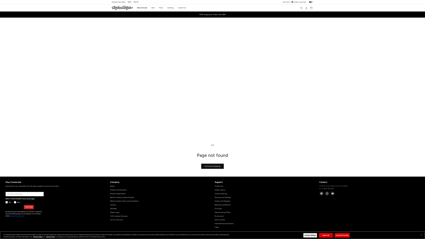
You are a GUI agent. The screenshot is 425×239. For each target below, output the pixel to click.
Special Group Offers (223, 212)
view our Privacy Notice (17, 216)
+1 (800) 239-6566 (327, 188)
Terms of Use (50, 237)
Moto (136, 2)
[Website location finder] (311, 2)
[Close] (421, 234)
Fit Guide (218, 209)
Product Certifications (118, 190)
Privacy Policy (37, 237)
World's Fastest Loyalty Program (122, 197)
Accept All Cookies (342, 235)
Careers (113, 205)
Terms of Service (116, 220)
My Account (219, 216)
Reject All (326, 235)
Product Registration (118, 194)
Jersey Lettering (221, 194)
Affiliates (113, 209)
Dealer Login (115, 212)
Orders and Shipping (222, 201)
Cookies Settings (310, 235)
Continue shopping (212, 166)
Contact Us (219, 186)
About (112, 186)
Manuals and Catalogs (223, 197)
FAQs (217, 227)
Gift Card (286, 2)
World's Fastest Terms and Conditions (124, 201)
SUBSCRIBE (29, 207)
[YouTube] (332, 193)
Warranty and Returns (223, 205)
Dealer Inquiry (220, 190)
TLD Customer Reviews (119, 216)
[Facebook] (321, 193)
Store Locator (299, 2)
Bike (129, 2)
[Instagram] (327, 193)
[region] (212, 235)
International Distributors (224, 224)
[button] (143, 8)
